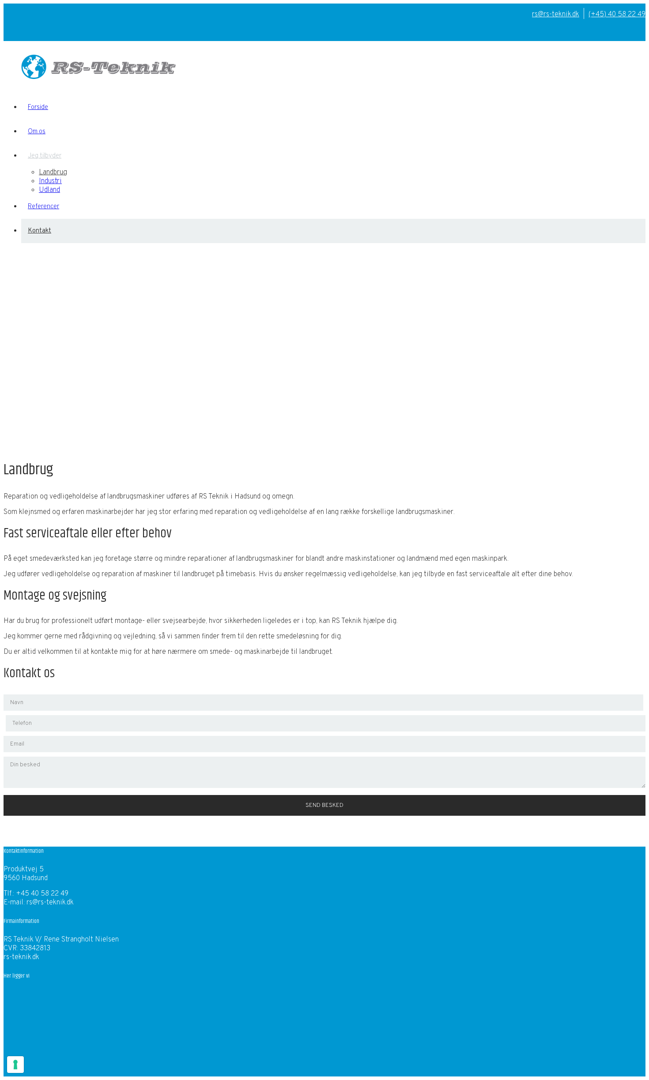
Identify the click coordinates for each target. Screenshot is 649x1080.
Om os (36, 132)
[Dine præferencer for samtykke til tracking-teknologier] (15, 1064)
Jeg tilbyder (44, 156)
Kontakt (39, 231)
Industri (50, 181)
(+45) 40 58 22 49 (617, 14)
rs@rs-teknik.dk (555, 14)
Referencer (43, 206)
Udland (49, 190)
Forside (38, 107)
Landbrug (53, 172)
